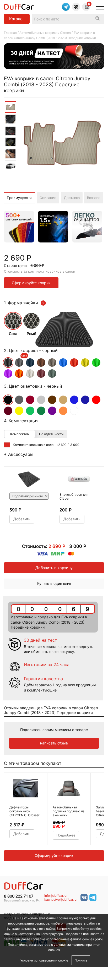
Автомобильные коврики (38, 33)
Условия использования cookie (44, 960)
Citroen (65, 33)
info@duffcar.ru (55, 896)
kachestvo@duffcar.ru (60, 899)
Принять (80, 960)
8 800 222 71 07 (19, 896)
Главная (10, 33)
